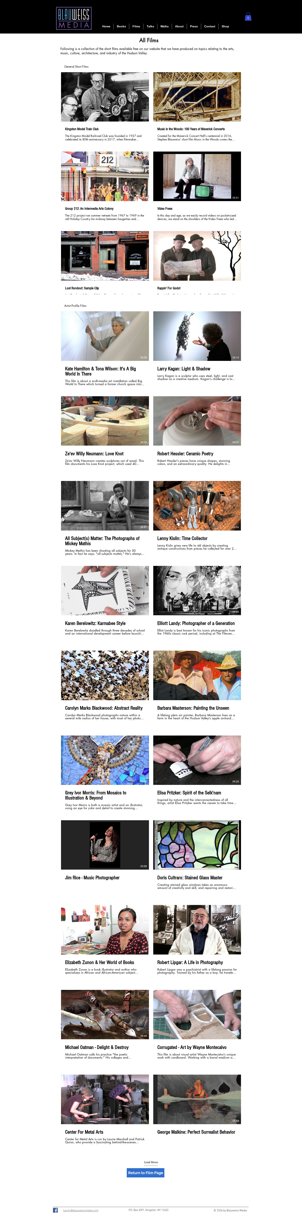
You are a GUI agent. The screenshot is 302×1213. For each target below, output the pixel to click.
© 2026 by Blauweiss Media (230, 1210)
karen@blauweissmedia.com (80, 1210)
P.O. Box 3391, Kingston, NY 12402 (148, 1210)
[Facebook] (55, 1210)
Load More (151, 1162)
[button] (136, 26)
